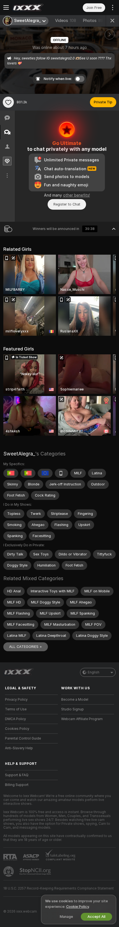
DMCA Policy (15, 719)
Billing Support (17, 785)
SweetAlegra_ (19, 454)
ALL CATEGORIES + (25, 647)
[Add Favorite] (8, 102)
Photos (93, 20)
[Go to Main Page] (36, 7)
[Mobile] (61, 473)
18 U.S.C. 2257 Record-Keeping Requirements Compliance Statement (58, 888)
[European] (45, 473)
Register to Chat (66, 204)
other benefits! (76, 195)
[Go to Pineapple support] (9, 871)
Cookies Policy (17, 729)
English (93, 672)
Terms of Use (16, 709)
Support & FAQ (17, 775)
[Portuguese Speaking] (27, 473)
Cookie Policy (77, 907)
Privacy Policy (16, 699)
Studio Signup (72, 709)
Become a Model (74, 699)
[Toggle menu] (6, 7)
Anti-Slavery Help (19, 748)
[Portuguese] (10, 473)
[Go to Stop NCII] (35, 871)
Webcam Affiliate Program (82, 719)
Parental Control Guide (23, 738)
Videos (65, 20)
